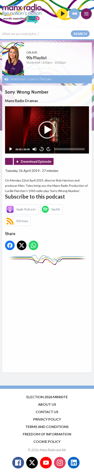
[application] (47, 130)
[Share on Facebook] (10, 245)
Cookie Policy (47, 441)
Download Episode (36, 161)
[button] (47, 130)
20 (41, 149)
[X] (32, 463)
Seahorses (18, 79)
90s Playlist (36, 57)
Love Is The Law (39, 79)
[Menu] (86, 13)
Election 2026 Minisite (47, 397)
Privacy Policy (47, 419)
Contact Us (47, 412)
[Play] (11, 149)
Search (80, 33)
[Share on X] (21, 245)
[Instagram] (60, 463)
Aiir (64, 450)
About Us (47, 404)
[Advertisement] (47, 317)
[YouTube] (46, 463)
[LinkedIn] (74, 463)
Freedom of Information (47, 434)
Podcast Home (9, 161)
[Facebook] (18, 463)
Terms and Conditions (47, 426)
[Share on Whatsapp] (33, 245)
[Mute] (34, 149)
